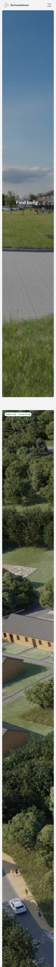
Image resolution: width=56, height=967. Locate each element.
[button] (47, 5)
